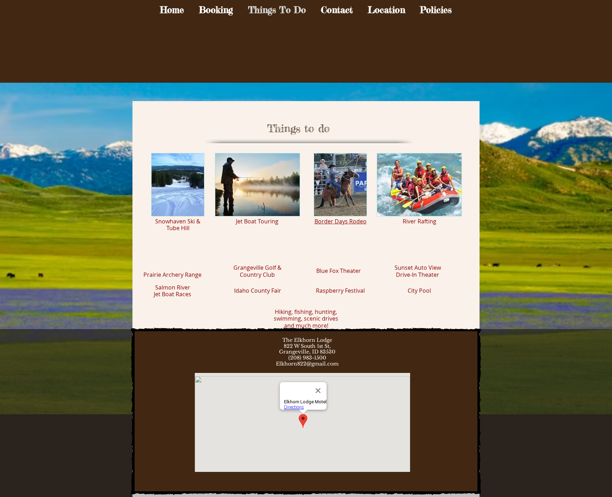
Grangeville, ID (298, 352)
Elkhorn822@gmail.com (307, 364)
